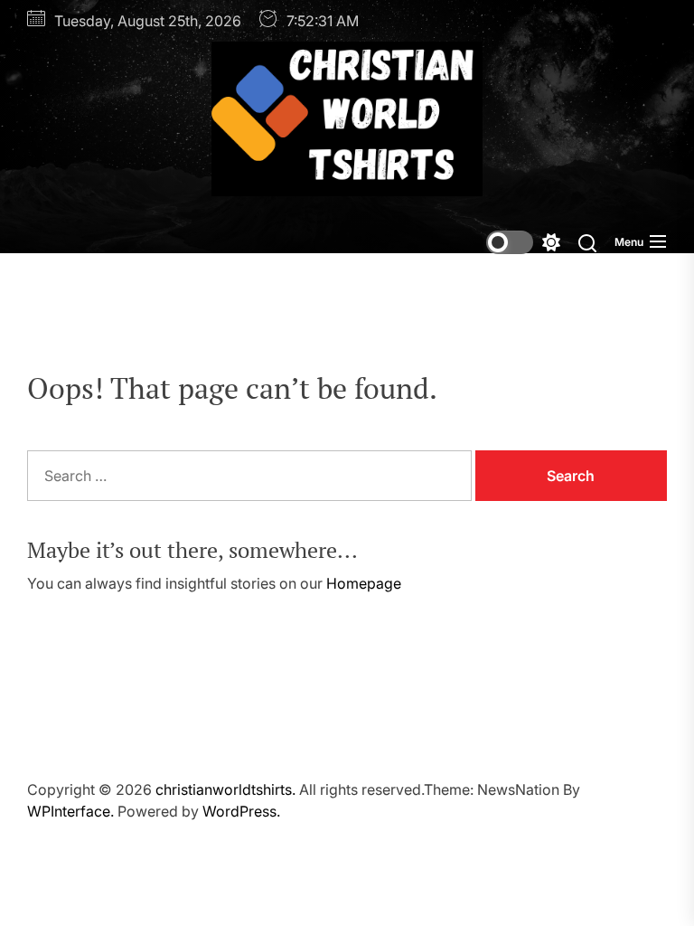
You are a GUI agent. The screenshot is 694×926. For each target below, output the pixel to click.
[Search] (587, 241)
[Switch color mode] (523, 242)
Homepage (363, 583)
